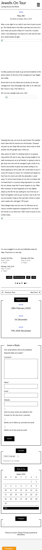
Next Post (34, 292)
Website (7, 400)
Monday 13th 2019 (7, 266)
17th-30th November (21, 331)
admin (14, 19)
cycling (9, 277)
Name (6, 382)
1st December (21, 320)
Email (6, 391)
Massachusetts (19, 277)
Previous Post (9, 292)
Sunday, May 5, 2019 (25, 19)
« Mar (5, 508)
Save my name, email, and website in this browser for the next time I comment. (18, 413)
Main (21, 12)
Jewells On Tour (13, 3)
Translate (16, 461)
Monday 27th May (27, 258)
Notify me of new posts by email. (15, 430)
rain (28, 277)
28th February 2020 (21, 308)
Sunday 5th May (6, 258)
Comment (8, 357)
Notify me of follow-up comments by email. (19, 422)
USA (33, 277)
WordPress (21, 535)
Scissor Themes (17, 533)
